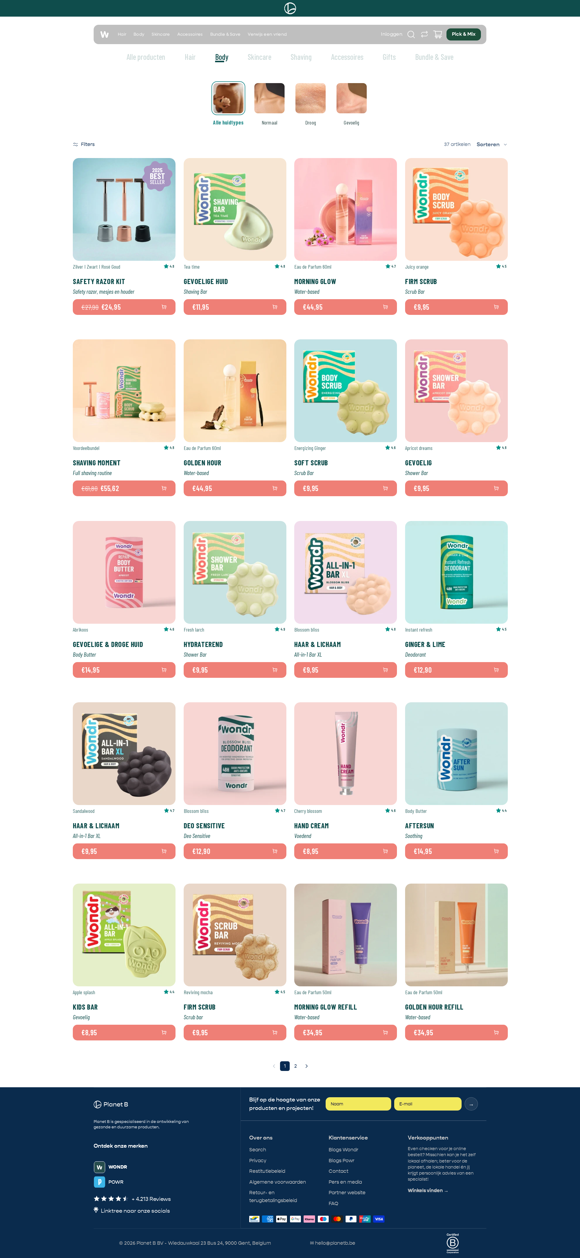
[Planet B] (290, 8)
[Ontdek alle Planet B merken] (424, 34)
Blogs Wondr (343, 1150)
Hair (122, 34)
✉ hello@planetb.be (332, 1243)
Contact (338, 1171)
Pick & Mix (463, 34)
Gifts (389, 56)
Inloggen (391, 34)
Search (257, 1150)
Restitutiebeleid (267, 1171)
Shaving (301, 56)
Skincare (161, 34)
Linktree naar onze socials (135, 1211)
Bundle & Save (225, 34)
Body (139, 34)
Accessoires (190, 34)
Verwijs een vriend (267, 34)
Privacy (257, 1160)
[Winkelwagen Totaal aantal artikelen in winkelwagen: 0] (437, 34)
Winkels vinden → (428, 1191)
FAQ (333, 1203)
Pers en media (345, 1182)
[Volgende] (306, 1066)
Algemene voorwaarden (277, 1182)
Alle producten (146, 56)
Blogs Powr (341, 1160)
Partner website (347, 1192)
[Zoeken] (411, 34)
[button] (492, 144)
